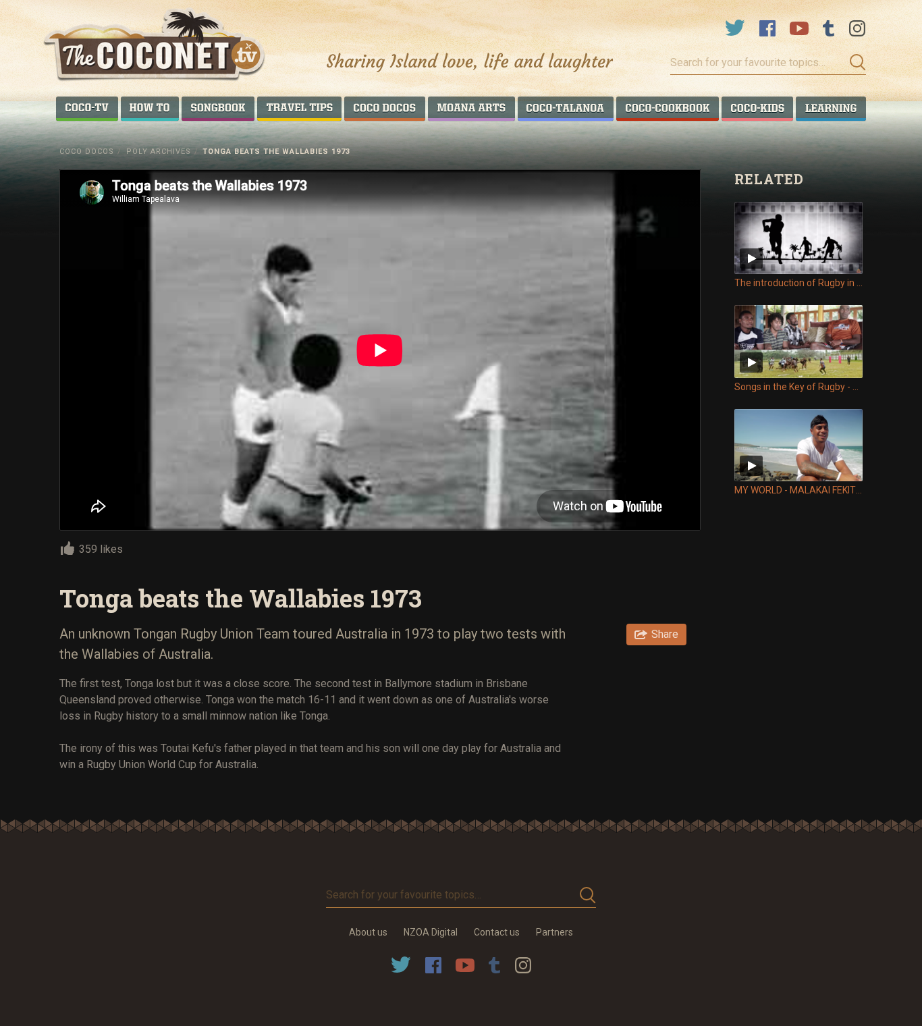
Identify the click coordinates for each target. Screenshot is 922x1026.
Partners (554, 932)
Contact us (497, 932)
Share (664, 634)
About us (368, 932)
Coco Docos (86, 151)
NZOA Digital (431, 932)
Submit (854, 63)
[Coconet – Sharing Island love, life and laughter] (155, 46)
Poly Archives (158, 151)
